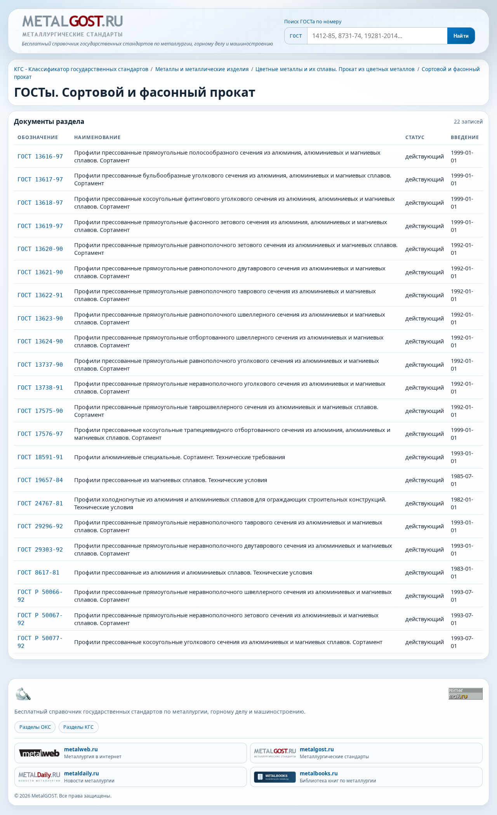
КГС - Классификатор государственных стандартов (81, 69)
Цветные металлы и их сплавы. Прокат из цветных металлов (335, 69)
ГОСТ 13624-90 (40, 341)
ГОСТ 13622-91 (40, 295)
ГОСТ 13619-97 (40, 226)
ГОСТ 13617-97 (40, 179)
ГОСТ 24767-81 (40, 503)
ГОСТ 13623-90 (40, 318)
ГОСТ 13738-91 (40, 387)
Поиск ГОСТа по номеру (312, 21)
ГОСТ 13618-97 (40, 202)
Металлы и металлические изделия (202, 69)
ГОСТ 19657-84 (40, 480)
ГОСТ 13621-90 (40, 272)
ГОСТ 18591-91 (40, 457)
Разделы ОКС (35, 726)
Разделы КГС (78, 726)
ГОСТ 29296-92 (40, 526)
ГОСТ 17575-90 (40, 411)
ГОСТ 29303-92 (40, 549)
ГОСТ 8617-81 (38, 572)
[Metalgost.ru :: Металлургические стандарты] (72, 26)
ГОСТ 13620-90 (40, 249)
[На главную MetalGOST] (22, 693)
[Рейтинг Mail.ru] (465, 694)
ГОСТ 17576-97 (40, 433)
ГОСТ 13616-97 (40, 156)
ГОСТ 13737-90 (40, 364)
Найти (461, 36)
